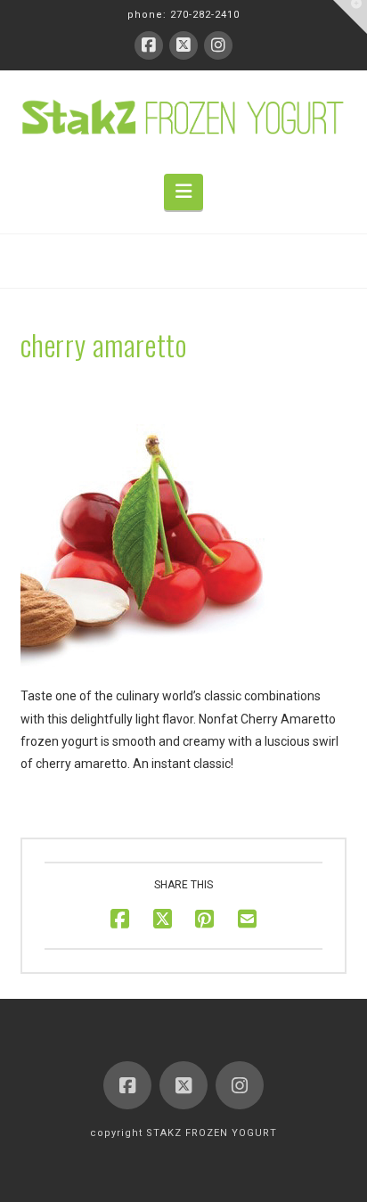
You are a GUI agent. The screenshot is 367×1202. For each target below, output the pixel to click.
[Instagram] (218, 45)
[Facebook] (149, 45)
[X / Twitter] (183, 45)
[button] (183, 192)
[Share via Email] (247, 919)
